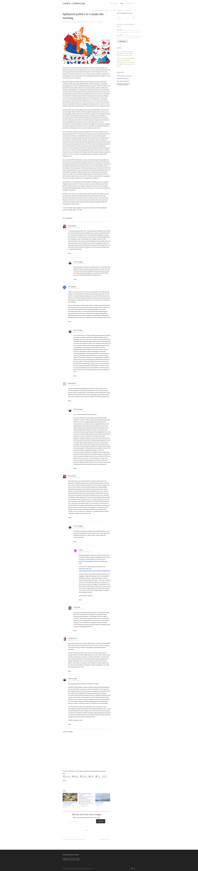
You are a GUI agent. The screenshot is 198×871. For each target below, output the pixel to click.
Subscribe (100, 821)
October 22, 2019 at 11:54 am (85, 551)
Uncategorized (91, 21)
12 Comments (99, 21)
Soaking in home (105, 839)
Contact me (128, 10)
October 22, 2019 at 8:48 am (79, 609)
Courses (113, 10)
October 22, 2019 (67, 21)
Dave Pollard (72, 226)
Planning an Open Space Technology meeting (123, 84)
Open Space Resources (123, 81)
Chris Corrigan (77, 21)
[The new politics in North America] (87, 800)
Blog (122, 3)
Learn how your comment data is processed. (94, 771)
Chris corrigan (114, 3)
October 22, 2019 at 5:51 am (79, 263)
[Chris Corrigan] (78, 3)
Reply (69, 253)
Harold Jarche (72, 638)
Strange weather (99, 802)
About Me (120, 10)
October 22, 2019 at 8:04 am (79, 411)
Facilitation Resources (123, 78)
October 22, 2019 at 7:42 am (74, 385)
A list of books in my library (124, 76)
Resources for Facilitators (100, 10)
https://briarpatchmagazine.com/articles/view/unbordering (94, 570)
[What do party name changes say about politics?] (70, 797)
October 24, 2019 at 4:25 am (74, 680)
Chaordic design (130, 3)
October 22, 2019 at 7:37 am (79, 332)
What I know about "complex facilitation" (74, 839)
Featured (84, 21)
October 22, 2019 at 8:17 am (74, 640)
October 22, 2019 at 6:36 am (74, 288)
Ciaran (81, 550)
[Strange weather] (102, 797)
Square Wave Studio (88, 868)
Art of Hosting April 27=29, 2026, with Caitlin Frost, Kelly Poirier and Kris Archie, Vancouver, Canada (125, 53)
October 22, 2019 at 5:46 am (74, 227)
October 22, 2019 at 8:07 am (79, 527)
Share (86, 830)
